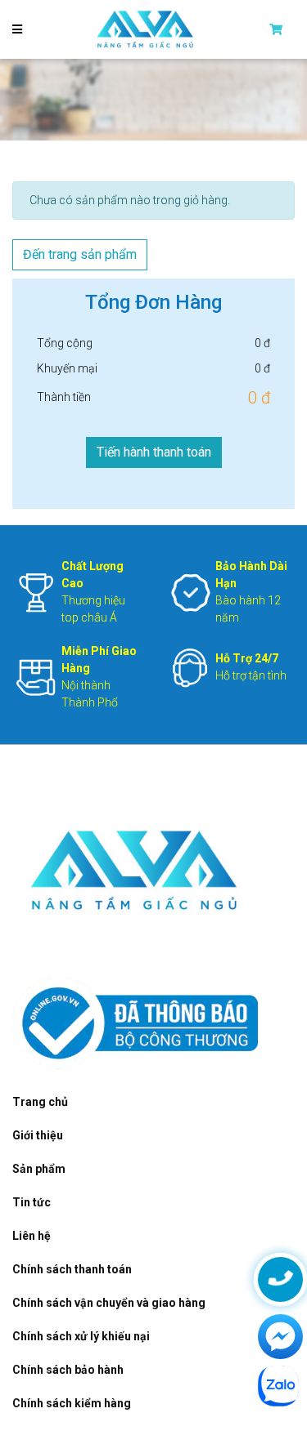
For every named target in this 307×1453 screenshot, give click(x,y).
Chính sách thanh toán (72, 1269)
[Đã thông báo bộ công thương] (136, 1021)
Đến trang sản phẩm (80, 254)
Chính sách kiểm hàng (71, 1403)
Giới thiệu (37, 1135)
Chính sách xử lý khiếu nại (81, 1336)
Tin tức (31, 1202)
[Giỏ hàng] (282, 29)
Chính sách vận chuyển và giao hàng (108, 1302)
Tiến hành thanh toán (154, 452)
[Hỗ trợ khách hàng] (280, 1279)
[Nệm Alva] (145, 28)
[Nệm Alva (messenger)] (280, 1336)
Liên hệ (31, 1235)
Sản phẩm (38, 1168)
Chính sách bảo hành (68, 1369)
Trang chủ (40, 1101)
